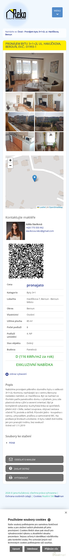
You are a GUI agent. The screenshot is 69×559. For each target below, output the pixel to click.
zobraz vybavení (18, 373)
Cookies (37, 496)
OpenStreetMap (56, 207)
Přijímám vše (51, 549)
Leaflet (42, 207)
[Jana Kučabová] (16, 14)
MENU (57, 10)
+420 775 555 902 (35, 227)
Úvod (20, 31)
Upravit (16, 549)
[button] (34, 178)
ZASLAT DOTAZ (21, 468)
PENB (12, 442)
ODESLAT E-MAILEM (24, 459)
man (59, 496)
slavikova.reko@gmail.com (40, 231)
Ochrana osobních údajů (18, 496)
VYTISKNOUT (21, 477)
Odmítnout (32, 549)
